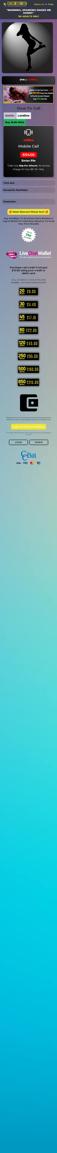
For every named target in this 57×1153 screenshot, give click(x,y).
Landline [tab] (23, 115)
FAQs (51, 4)
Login (18, 442)
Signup (39, 442)
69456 (28, 154)
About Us (39, 4)
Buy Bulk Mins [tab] (14, 122)
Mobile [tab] (9, 115)
